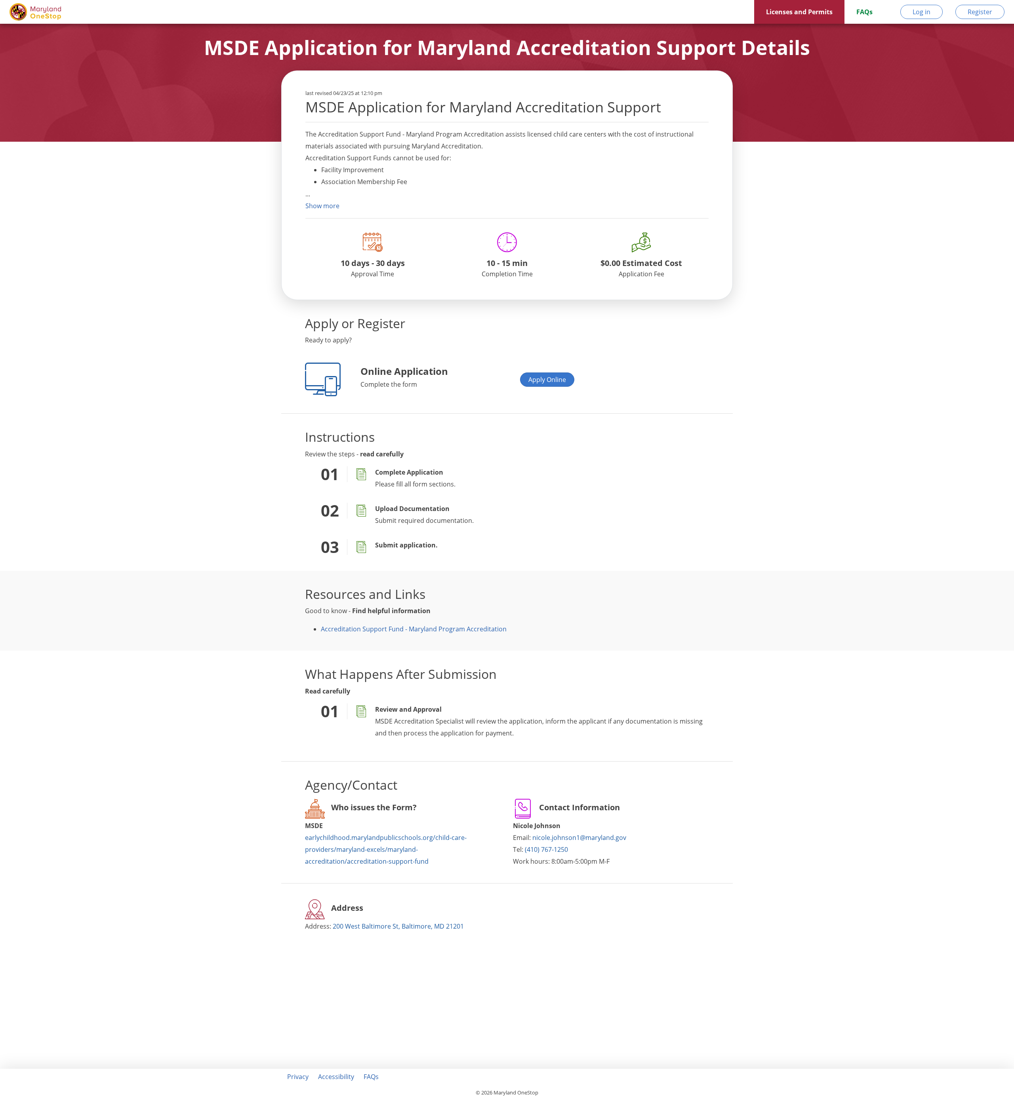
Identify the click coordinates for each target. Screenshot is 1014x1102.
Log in (921, 12)
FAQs (864, 12)
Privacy (298, 1076)
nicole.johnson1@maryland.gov (579, 837)
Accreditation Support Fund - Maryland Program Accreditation (414, 629)
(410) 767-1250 (546, 849)
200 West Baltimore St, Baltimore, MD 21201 (398, 926)
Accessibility (336, 1076)
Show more (322, 205)
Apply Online (547, 379)
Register (980, 12)
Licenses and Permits (799, 12)
